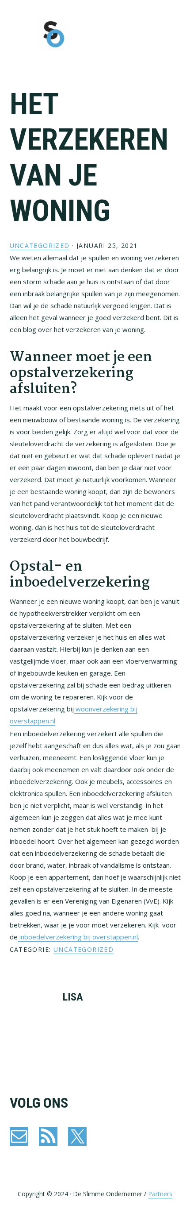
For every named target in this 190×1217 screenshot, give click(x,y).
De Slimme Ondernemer (54, 34)
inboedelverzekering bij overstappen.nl (78, 936)
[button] (175, 34)
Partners (160, 1194)
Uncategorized (40, 245)
